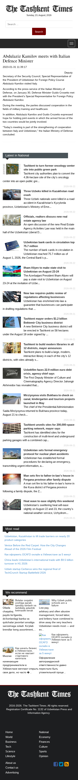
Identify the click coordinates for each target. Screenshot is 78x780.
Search (39, 31)
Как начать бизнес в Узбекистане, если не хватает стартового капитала (26, 653)
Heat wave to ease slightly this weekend (49, 501)
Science (10, 751)
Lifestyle (10, 756)
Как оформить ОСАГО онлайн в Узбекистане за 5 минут (62, 638)
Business (11, 741)
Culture (43, 746)
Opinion (43, 756)
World (8, 737)
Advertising (12, 772)
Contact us (11, 767)
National (44, 732)
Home (9, 732)
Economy (44, 737)
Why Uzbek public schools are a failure (62, 603)
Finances (44, 741)
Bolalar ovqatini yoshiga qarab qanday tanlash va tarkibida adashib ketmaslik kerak (25, 605)
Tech (8, 746)
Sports (43, 751)
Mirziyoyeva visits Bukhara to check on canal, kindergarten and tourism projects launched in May (49, 399)
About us (10, 762)
